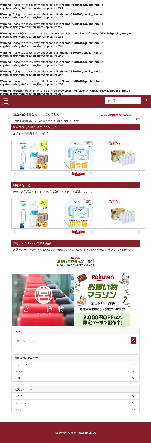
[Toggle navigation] (5, 101)
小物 (17, 377)
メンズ (19, 371)
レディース (21, 364)
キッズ (19, 409)
